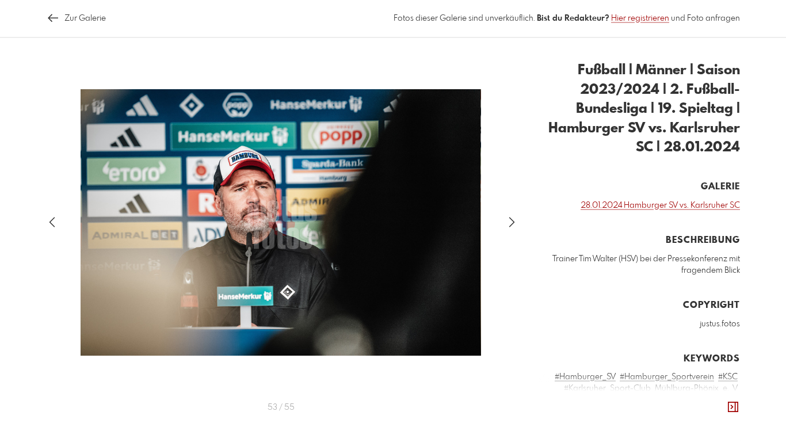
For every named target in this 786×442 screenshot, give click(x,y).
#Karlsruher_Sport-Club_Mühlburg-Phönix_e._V (651, 388)
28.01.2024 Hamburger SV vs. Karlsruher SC (660, 205)
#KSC (728, 377)
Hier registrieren (640, 18)
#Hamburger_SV (585, 377)
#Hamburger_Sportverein (667, 377)
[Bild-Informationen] (733, 407)
